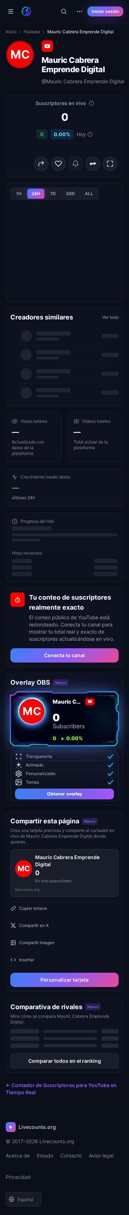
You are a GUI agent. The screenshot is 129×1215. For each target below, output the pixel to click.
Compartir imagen (36, 942)
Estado (45, 1155)
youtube (32, 31)
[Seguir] (58, 164)
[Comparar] (93, 164)
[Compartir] (41, 164)
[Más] (79, 11)
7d (53, 193)
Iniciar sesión (105, 11)
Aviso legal (101, 1155)
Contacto (71, 1155)
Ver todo (110, 317)
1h (19, 193)
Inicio (11, 31)
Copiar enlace (33, 908)
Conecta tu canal (64, 655)
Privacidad (18, 1177)
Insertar (26, 959)
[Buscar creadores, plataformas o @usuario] (63, 11)
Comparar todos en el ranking (64, 1061)
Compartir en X (34, 925)
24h (36, 193)
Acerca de (18, 1155)
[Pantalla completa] (110, 164)
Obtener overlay (64, 794)
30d (70, 193)
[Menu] (10, 11)
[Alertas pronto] (75, 164)
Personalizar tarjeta (64, 980)
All (89, 193)
